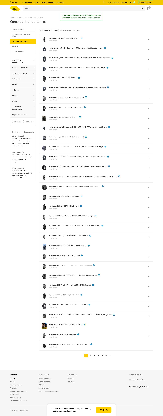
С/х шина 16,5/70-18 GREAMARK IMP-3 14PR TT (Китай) (70, 265)
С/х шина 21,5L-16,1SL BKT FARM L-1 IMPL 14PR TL (68, 236)
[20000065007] (44, 345)
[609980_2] (44, 276)
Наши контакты (135, 375)
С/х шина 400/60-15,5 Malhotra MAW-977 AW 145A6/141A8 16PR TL (75, 186)
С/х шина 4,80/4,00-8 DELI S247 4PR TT (64, 38)
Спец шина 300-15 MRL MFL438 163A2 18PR (66, 107)
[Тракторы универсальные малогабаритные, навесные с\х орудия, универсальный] (44, 79)
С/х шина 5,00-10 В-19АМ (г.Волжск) (63, 78)
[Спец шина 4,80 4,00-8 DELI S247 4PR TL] (44, 39)
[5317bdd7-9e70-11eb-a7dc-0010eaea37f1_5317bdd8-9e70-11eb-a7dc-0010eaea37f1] (44, 266)
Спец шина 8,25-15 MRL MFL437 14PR (63, 117)
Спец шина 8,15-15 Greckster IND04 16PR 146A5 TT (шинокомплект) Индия (78, 127)
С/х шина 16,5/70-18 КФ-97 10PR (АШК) (64, 255)
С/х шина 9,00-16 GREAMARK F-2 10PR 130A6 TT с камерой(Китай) (74, 226)
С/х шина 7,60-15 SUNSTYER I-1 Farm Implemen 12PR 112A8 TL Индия (76, 147)
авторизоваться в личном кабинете (86, 18)
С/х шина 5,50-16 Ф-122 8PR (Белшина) (64, 196)
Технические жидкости (19, 391)
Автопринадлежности (18, 400)
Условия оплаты (44, 382)
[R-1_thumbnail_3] (44, 306)
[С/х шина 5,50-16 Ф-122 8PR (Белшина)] (44, 197)
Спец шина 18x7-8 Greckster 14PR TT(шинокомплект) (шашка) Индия (76, 48)
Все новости (29, 132)
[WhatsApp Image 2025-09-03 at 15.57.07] (44, 247)
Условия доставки (45, 379)
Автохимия (14, 394)
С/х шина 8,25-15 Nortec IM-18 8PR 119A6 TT (66, 97)
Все (106, 355)
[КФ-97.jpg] (44, 256)
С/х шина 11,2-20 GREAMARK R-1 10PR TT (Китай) (68, 305)
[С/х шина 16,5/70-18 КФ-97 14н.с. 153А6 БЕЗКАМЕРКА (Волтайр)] (44, 286)
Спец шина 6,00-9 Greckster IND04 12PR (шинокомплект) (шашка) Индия (77, 68)
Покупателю (43, 375)
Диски (12, 382)
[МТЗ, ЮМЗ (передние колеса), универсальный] (44, 296)
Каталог (13, 375)
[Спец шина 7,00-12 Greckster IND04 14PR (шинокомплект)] (44, 88)
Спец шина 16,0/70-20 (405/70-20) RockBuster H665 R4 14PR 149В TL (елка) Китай (80, 315)
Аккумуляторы (15, 397)
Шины (12, 379)
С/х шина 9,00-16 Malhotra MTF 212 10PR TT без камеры (71, 216)
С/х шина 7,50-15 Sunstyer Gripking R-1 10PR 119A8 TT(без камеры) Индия (78, 166)
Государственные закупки (48, 391)
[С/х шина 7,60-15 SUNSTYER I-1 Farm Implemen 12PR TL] (44, 148)
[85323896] (44, 316)
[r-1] (44, 167)
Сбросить (28, 122)
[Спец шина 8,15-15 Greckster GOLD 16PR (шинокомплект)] (44, 158)
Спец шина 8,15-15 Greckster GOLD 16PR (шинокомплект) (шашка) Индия (77, 157)
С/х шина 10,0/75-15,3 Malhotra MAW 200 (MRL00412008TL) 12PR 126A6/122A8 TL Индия (83, 176)
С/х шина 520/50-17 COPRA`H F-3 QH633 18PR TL (68, 246)
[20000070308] (44, 118)
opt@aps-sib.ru (138, 380)
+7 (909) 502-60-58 (112, 2)
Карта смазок (43, 388)
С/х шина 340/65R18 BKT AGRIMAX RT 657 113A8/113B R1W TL (73, 275)
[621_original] (44, 227)
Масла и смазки (16, 385)
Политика (70, 382)
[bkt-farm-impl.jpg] (44, 237)
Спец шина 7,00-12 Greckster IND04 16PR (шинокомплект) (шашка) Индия (77, 87)
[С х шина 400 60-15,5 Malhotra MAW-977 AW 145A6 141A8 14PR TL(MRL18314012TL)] (44, 187)
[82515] (44, 98)
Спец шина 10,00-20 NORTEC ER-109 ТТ (64, 325)
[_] (44, 177)
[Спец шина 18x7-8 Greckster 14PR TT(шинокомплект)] (44, 49)
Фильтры (13, 388)
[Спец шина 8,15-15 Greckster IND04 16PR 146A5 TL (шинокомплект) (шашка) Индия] (44, 128)
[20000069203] (44, 217)
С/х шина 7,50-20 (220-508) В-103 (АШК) (64, 295)
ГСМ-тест (41, 385)
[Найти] (142, 8)
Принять (104, 410)
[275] (44, 207)
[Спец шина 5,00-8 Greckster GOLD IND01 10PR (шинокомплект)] (44, 59)
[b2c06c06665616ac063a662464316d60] (44, 108)
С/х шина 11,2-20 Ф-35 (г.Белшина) (62, 334)
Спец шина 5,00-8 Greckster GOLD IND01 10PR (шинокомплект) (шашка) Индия (79, 58)
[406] (44, 138)
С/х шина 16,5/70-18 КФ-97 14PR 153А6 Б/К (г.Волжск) (70, 285)
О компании (72, 375)
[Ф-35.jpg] (44, 335)
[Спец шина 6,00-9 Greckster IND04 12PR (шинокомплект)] (44, 69)
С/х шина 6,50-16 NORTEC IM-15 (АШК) (64, 206)
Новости (70, 379)
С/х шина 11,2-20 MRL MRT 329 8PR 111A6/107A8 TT (69, 344)
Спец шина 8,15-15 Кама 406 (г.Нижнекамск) (66, 137)
